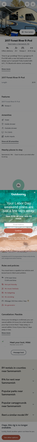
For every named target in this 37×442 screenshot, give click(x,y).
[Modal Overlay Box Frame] (18, 221)
